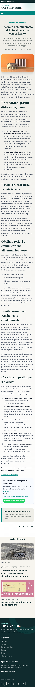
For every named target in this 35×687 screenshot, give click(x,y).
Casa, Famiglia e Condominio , (9, 566)
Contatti (3, 644)
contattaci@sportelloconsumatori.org (15, 496)
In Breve (28, 49)
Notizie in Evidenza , (6, 567)
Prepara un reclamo (7, 647)
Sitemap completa (6, 656)
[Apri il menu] (3, 13)
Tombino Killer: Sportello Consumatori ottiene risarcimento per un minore (15, 573)
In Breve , (28, 566)
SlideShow (16, 567)
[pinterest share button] (32, 526)
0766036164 (7, 491)
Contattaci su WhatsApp (9, 475)
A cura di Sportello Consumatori (25, 1)
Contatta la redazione (8, 671)
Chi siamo (4, 641)
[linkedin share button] (28, 526)
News (3, 653)
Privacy (3, 650)
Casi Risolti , (22, 566)
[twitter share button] (23, 526)
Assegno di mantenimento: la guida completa (16, 603)
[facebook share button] (19, 526)
